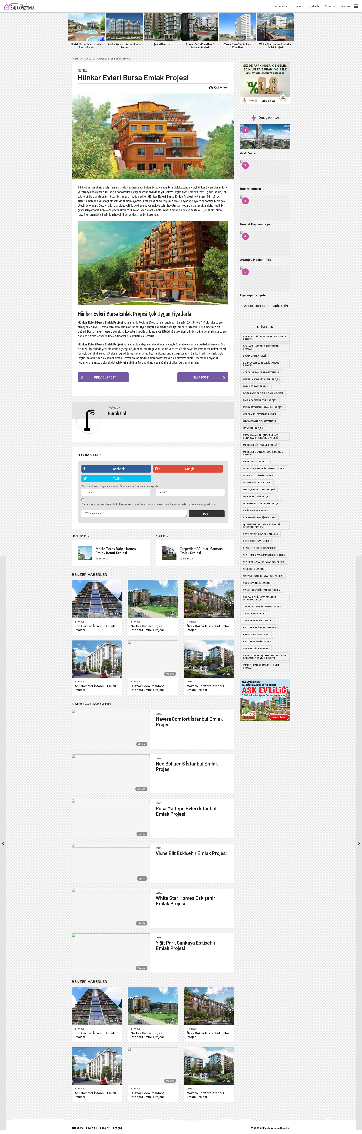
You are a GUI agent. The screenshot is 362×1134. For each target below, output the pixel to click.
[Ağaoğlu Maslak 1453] (265, 243)
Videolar (330, 6)
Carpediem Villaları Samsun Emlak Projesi (201, 550)
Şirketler (315, 6)
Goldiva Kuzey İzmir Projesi (259, 414)
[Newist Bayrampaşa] (265, 207)
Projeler (297, 6)
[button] (356, 6)
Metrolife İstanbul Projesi (260, 444)
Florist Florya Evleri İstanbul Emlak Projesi (87, 46)
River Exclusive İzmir (256, 540)
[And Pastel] (265, 136)
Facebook (118, 469)
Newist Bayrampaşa (255, 224)
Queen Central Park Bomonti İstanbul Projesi (261, 525)
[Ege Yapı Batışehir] (265, 278)
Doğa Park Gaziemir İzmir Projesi (263, 393)
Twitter (118, 478)
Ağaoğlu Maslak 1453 (255, 259)
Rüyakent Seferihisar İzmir (259, 547)
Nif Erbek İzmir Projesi (256, 496)
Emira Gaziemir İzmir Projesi (260, 400)
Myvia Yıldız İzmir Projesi (258, 475)
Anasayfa (281, 6)
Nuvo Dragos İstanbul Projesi (261, 503)
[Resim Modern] (265, 172)
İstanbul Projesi (253, 428)
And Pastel (248, 153)
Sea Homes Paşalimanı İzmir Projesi (264, 554)
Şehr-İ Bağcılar (162, 44)
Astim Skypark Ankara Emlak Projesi (124, 46)
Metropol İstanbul (255, 461)
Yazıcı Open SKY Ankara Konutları (237, 46)
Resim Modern (250, 188)
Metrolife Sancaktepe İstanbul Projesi (263, 453)
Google (190, 469)
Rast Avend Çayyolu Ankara (260, 533)
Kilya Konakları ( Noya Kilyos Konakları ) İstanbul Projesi (260, 436)
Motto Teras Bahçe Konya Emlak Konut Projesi (116, 550)
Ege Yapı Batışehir (253, 295)
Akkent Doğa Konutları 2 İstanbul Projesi (200, 46)
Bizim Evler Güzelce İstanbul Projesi (261, 364)
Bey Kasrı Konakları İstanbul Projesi (261, 347)
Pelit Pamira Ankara (255, 510)
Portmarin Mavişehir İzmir (259, 517)
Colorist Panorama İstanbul (261, 372)
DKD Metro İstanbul (256, 386)
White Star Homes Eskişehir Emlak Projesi (275, 46)
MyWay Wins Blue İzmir (257, 482)
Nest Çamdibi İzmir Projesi (259, 489)
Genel (82, 70)
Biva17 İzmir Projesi (254, 355)
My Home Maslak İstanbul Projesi (263, 468)
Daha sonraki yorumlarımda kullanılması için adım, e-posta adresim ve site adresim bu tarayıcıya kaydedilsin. (148, 504)
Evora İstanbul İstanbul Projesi (263, 407)
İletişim (345, 6)
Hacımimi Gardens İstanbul (259, 421)
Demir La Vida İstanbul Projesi (261, 379)
